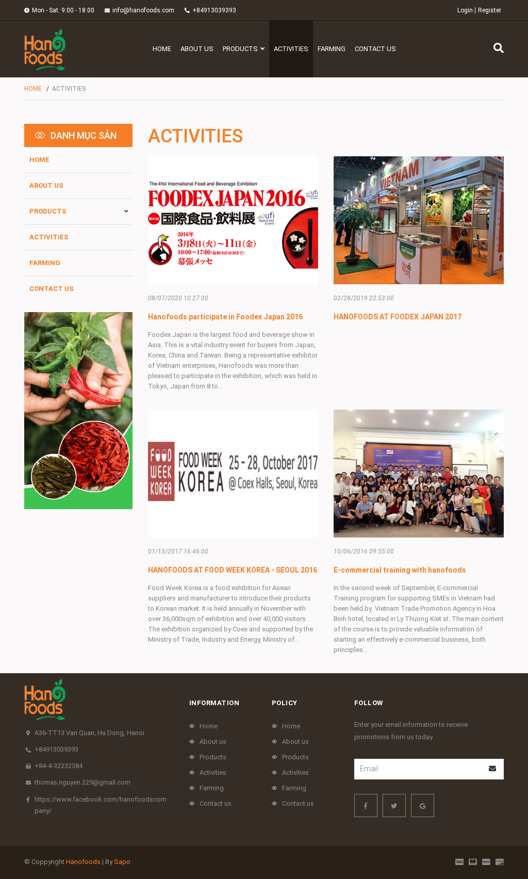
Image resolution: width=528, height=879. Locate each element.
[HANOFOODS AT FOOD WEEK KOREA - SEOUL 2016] (233, 474)
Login (465, 10)
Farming (44, 263)
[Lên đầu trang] (499, 829)
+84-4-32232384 (58, 766)
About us (46, 185)
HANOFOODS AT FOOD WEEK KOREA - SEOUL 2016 (232, 570)
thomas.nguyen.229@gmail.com (82, 782)
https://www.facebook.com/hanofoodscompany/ (101, 805)
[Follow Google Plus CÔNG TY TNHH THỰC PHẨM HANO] (422, 805)
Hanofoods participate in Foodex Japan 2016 (225, 317)
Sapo (122, 862)
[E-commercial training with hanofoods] (419, 474)
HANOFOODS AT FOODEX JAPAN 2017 (397, 317)
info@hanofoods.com (143, 10)
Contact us (51, 288)
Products (48, 211)
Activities (49, 237)
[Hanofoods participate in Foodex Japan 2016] (233, 220)
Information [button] (214, 703)
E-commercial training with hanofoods (400, 570)
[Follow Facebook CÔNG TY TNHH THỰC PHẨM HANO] (365, 805)
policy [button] (285, 703)
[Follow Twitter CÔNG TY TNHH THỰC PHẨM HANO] (394, 805)
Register (489, 10)
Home (39, 160)
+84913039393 (214, 10)
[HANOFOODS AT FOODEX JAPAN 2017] (419, 220)
